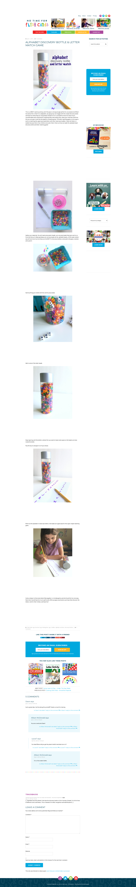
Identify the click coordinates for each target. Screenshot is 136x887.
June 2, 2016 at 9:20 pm (36, 719)
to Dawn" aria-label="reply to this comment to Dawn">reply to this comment (56, 710)
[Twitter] (103, 16)
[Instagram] (106, 16)
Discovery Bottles (69, 627)
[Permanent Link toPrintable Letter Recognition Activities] (36, 673)
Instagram (71, 878)
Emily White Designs (85, 884)
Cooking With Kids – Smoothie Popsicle (52, 690)
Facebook (60, 878)
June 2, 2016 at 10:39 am (31, 703)
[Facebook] (100, 16)
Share (58, 637)
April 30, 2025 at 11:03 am (38, 740)
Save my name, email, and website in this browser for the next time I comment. (46, 860)
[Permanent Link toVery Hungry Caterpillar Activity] (53, 673)
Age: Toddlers (52, 627)
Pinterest (76, 878)
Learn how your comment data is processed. (58, 871)
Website (28, 851)
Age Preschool (36, 627)
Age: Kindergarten (44, 627)
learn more (98, 209)
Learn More (98, 245)
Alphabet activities (60, 627)
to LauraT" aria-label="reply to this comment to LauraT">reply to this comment (56, 747)
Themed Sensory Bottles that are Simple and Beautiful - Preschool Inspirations (44, 797)
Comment (29, 814)
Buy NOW (98, 151)
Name (28, 837)
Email (27, 844)
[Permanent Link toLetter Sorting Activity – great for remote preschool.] (69, 673)
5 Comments (39, 38)
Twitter (65, 878)
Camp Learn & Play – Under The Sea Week (52, 688)
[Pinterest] (109, 16)
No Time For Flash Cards (37, 23)
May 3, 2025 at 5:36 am (39, 757)
